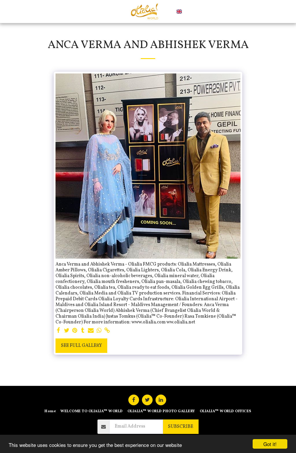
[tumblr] (83, 330)
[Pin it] (74, 330)
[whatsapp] (99, 330)
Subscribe (180, 426)
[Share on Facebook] (58, 330)
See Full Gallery (81, 345)
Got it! (270, 444)
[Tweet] (66, 330)
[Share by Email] (91, 330)
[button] (189, 12)
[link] (107, 330)
